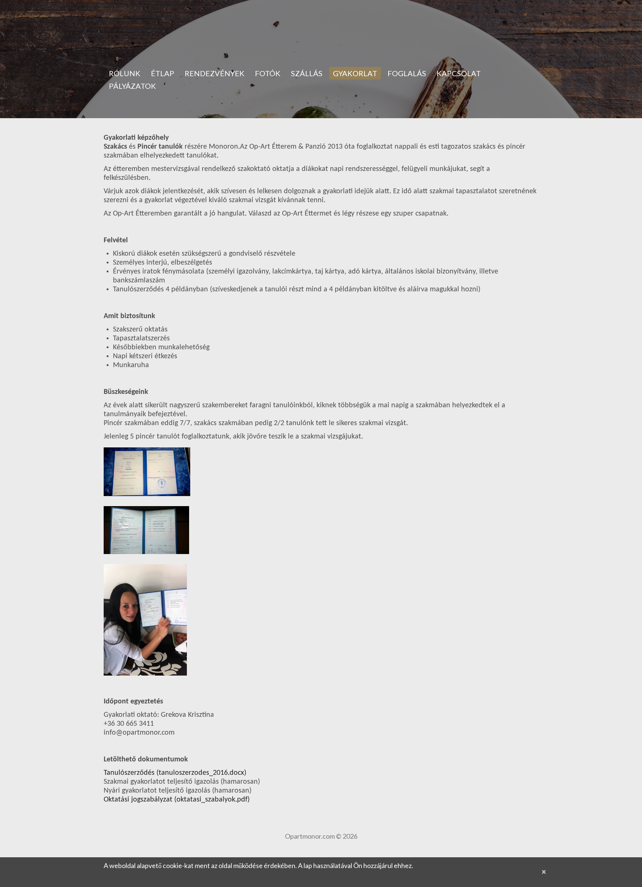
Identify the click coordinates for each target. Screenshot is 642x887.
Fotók (268, 73)
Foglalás (407, 73)
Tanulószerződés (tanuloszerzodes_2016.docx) (175, 773)
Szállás (306, 73)
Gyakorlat (355, 73)
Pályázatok (132, 85)
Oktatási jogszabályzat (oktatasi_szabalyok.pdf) (177, 799)
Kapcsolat (459, 73)
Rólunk (124, 73)
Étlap (162, 73)
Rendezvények (214, 73)
